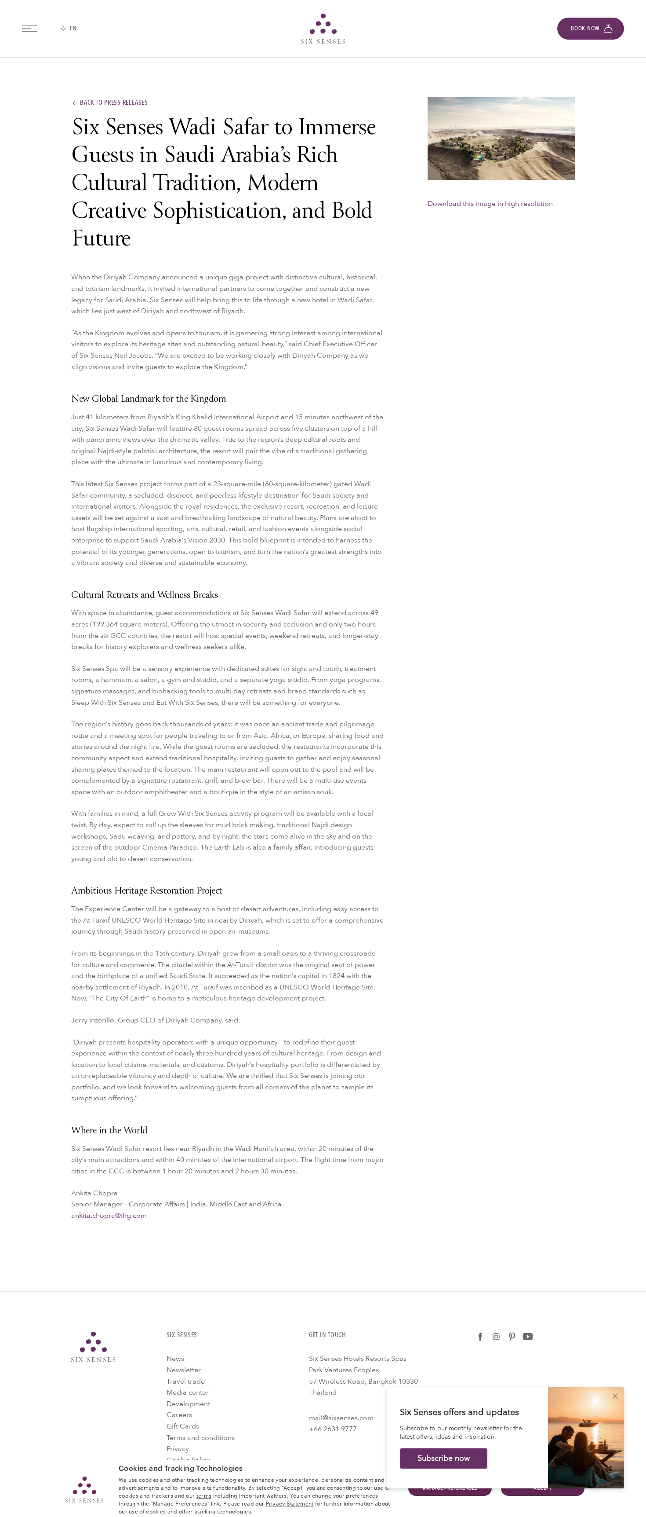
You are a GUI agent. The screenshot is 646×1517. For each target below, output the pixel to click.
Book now (585, 28)
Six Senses (93, 1346)
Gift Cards (183, 1426)
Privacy (178, 1449)
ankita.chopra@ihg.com (109, 1215)
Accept (542, 1488)
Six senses (323, 28)
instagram (496, 1336)
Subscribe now (443, 1458)
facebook (480, 1336)
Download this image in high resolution (490, 204)
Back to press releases (114, 103)
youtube (528, 1336)
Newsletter (184, 1370)
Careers (179, 1415)
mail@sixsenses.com (341, 1418)
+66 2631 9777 (333, 1429)
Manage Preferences (450, 1488)
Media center (188, 1392)
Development (188, 1404)
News (175, 1358)
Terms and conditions (201, 1438)
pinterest (512, 1336)
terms (204, 1495)
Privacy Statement (290, 1503)
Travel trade (186, 1381)
